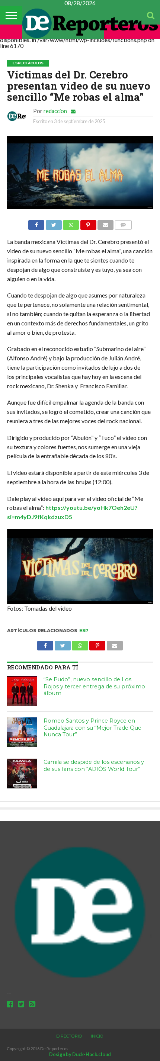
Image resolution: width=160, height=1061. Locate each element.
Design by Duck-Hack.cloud (80, 1054)
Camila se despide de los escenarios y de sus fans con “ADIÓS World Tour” (94, 765)
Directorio (69, 1036)
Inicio (97, 1036)
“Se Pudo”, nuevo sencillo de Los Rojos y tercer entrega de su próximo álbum (94, 686)
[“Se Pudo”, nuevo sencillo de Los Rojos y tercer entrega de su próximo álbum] (22, 691)
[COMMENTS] (123, 222)
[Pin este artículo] (88, 222)
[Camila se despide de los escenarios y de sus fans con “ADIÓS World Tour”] (22, 773)
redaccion (55, 111)
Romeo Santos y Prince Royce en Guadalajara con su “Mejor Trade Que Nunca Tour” (92, 727)
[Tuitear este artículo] (53, 222)
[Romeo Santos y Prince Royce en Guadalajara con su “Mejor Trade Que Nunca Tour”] (22, 732)
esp (84, 630)
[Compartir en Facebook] (36, 222)
